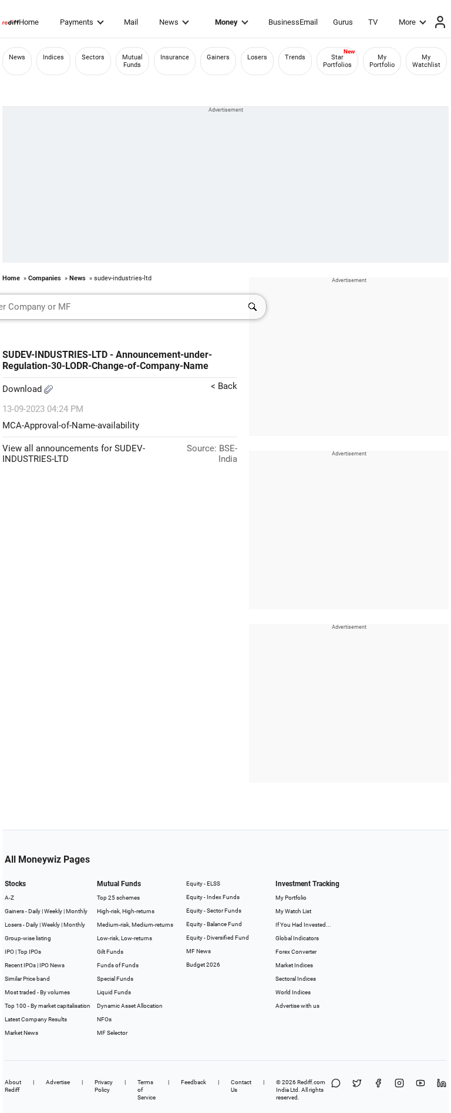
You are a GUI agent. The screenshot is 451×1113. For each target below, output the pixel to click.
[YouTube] (420, 1089)
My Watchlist (426, 61)
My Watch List (293, 911)
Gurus (343, 22)
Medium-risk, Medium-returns (135, 924)
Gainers (218, 57)
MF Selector (112, 1033)
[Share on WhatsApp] (336, 1089)
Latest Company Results (36, 1019)
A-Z (9, 897)
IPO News (52, 965)
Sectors (93, 57)
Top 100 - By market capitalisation (47, 1006)
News (169, 22)
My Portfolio (382, 61)
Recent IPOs (20, 965)
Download (23, 389)
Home (29, 22)
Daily (34, 911)
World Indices (293, 992)
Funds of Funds (118, 965)
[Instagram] (399, 1089)
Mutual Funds (132, 61)
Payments (76, 22)
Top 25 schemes (118, 897)
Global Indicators (297, 938)
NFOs (104, 1019)
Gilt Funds (110, 952)
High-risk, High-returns (125, 911)
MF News (198, 951)
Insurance (174, 57)
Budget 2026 (203, 964)
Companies (44, 278)
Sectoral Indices (295, 979)
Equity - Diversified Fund (217, 937)
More (407, 22)
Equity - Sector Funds (213, 910)
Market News (21, 1033)
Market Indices (294, 965)
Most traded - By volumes (37, 992)
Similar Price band (27, 979)
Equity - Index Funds (213, 897)
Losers (257, 57)
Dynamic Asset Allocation (130, 1006)
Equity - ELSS (203, 883)
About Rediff (13, 1086)
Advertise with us (297, 1006)
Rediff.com (311, 1082)
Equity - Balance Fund (214, 924)
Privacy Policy (104, 1086)
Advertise (58, 1082)
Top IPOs (29, 952)
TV (373, 22)
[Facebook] (378, 1089)
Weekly (53, 911)
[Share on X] (357, 1089)
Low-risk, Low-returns (124, 938)
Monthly (76, 911)
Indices (53, 57)
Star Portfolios (337, 61)
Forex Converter (296, 952)
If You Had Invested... (303, 924)
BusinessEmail (293, 22)
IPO (9, 952)
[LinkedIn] (441, 1089)
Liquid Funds (114, 992)
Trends (295, 57)
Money (226, 22)
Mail (131, 22)
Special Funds (115, 979)
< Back (224, 386)
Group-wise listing (28, 938)
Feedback (193, 1082)
